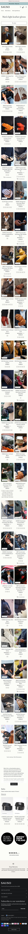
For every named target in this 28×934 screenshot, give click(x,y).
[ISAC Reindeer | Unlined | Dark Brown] (20, 608)
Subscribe (23, 908)
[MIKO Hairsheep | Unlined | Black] (7, 669)
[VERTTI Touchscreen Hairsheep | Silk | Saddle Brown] (20, 221)
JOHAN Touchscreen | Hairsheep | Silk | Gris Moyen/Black (7, 169)
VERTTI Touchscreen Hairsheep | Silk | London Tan (21, 169)
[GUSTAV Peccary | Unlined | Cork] (20, 703)
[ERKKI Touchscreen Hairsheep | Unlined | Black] (20, 669)
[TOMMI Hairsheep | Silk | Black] (7, 411)
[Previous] (2, 1)
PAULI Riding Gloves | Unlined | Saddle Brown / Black (21, 651)
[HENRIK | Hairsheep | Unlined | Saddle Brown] (7, 541)
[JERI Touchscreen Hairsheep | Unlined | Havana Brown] (20, 541)
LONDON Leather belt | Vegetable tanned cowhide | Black (7, 818)
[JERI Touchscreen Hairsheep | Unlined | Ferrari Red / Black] (20, 574)
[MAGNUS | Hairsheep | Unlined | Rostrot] (20, 125)
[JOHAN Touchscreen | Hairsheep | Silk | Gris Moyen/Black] (7, 156)
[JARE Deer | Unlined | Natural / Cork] (7, 574)
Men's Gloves (7, 10)
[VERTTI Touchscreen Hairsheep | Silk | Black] (7, 255)
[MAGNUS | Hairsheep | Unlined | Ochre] (7, 125)
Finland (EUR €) (11, 915)
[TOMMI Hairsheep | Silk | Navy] (7, 608)
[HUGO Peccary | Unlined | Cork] (20, 318)
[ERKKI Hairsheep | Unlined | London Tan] (20, 442)
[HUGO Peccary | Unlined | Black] (7, 287)
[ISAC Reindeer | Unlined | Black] (20, 350)
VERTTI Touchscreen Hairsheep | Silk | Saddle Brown (20, 234)
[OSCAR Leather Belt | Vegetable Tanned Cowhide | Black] (20, 806)
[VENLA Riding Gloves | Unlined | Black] (20, 65)
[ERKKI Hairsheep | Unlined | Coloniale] (7, 94)
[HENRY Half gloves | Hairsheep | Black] (20, 190)
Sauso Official (11, 917)
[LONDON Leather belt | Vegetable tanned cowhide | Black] (7, 806)
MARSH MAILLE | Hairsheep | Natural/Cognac (20, 107)
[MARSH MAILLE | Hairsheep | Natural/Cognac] (20, 94)
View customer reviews (14, 855)
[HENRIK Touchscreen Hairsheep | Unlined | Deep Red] (20, 379)
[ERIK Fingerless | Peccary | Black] (20, 734)
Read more (14, 784)
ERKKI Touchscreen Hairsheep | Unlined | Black (21, 682)
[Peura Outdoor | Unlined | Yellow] (20, 255)
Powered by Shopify (5, 919)
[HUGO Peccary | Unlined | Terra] (7, 318)
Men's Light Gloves (16, 10)
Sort (15, 23)
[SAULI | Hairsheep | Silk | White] (7, 638)
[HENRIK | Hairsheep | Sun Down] (7, 65)
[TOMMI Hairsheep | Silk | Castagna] (7, 379)
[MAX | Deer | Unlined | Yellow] (7, 35)
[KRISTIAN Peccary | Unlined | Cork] (20, 472)
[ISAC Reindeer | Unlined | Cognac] (7, 350)
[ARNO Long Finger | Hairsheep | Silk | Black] (7, 509)
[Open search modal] (20, 7)
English (2, 915)
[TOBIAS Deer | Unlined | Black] (7, 442)
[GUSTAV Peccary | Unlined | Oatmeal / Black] (7, 703)
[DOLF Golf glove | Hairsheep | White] (7, 472)
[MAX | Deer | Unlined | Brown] (20, 35)
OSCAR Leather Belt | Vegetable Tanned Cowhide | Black (20, 818)
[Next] (25, 1)
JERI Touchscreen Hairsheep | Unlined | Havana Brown (21, 553)
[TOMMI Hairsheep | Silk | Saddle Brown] (20, 287)
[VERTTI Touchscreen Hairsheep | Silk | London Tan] (20, 156)
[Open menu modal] (26, 7)
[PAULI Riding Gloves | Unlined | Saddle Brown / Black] (20, 638)
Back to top (14, 929)
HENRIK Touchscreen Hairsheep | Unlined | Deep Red (20, 392)
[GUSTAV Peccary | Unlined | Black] (7, 734)
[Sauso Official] (5, 7)
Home (2, 10)
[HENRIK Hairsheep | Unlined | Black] (20, 509)
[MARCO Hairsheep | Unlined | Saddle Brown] (7, 221)
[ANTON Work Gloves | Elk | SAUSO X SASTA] (20, 411)
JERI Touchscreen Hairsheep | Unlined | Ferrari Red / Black (21, 587)
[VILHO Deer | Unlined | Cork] (7, 190)
